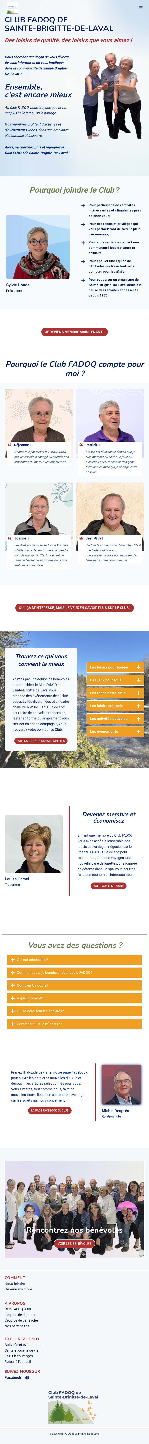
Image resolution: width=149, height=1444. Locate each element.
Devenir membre (18, 1289)
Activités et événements (23, 1345)
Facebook (13, 1377)
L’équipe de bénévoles (22, 1320)
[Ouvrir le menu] (140, 8)
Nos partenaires (17, 1326)
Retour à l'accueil (18, 1362)
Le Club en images (19, 1356)
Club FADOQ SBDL (18, 1309)
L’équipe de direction (20, 1315)
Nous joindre (15, 1283)
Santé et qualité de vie (21, 1350)
